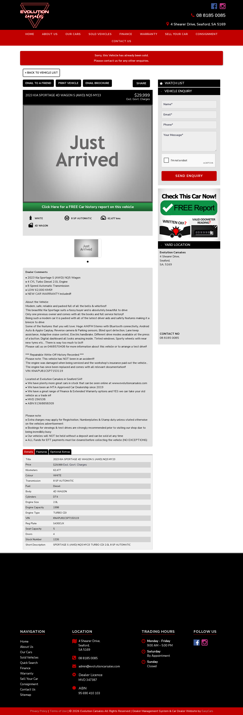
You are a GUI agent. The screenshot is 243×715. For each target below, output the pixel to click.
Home (29, 34)
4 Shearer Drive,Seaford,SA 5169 (89, 645)
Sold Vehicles (100, 34)
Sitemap (25, 695)
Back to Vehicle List (42, 72)
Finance (126, 34)
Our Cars (73, 34)
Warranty (148, 34)
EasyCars (207, 711)
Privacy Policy (39, 711)
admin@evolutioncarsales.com (99, 666)
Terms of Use (59, 711)
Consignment (207, 34)
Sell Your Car (176, 34)
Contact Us (121, 41)
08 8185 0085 (211, 15)
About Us (50, 34)
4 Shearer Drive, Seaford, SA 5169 (198, 24)
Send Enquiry (189, 176)
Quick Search (29, 663)
